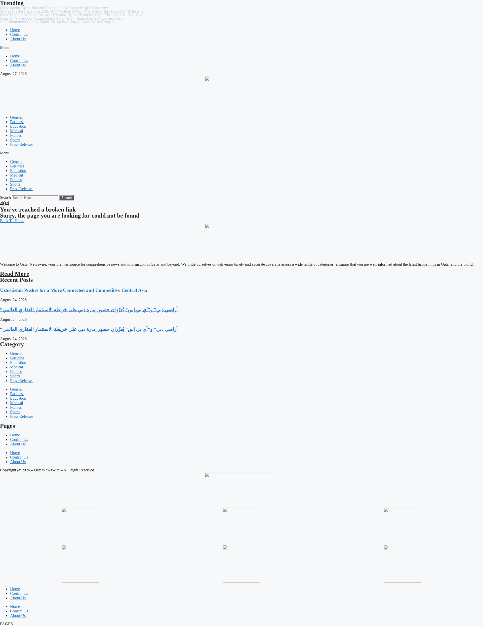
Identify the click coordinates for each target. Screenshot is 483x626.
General (16, 117)
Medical (16, 131)
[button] (241, 47)
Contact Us (19, 34)
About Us (18, 39)
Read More (14, 273)
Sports (15, 140)
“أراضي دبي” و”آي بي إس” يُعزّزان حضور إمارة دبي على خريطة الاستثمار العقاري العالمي (89, 309)
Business (17, 122)
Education (18, 126)
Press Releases (21, 144)
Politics (16, 135)
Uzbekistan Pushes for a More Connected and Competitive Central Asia (73, 290)
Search (5, 197)
